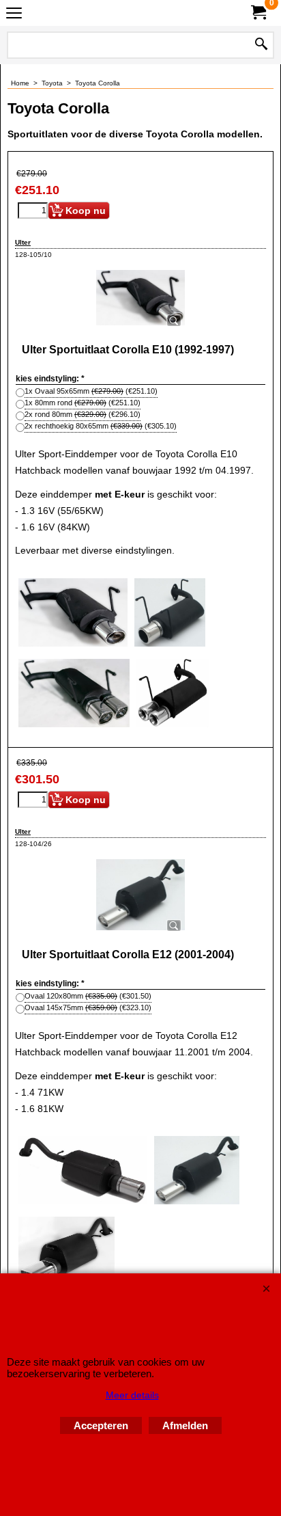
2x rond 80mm (82, 414)
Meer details (132, 1395)
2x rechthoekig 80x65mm (101, 426)
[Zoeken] (261, 45)
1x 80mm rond (82, 402)
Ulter (23, 242)
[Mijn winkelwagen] (258, 12)
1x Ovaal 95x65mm (91, 391)
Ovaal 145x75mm (88, 1007)
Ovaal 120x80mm (88, 996)
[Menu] (14, 14)
